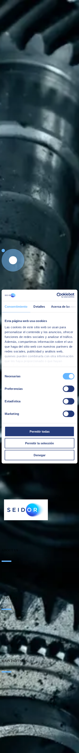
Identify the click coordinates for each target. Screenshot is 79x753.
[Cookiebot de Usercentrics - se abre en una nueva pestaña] (56, 295)
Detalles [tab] (39, 306)
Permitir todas (40, 431)
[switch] (68, 388)
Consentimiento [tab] (16, 306)
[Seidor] (26, 509)
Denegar (40, 455)
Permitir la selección (39, 443)
